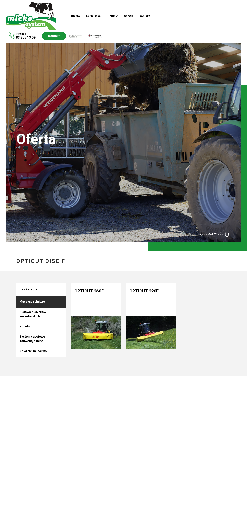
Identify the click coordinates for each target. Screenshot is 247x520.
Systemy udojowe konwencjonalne (32, 339)
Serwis (128, 16)
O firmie (112, 16)
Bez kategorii (29, 289)
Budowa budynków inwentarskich (32, 314)
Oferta (75, 16)
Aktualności (93, 16)
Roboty (24, 326)
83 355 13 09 (26, 37)
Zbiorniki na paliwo (33, 351)
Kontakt (144, 16)
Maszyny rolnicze (32, 301)
